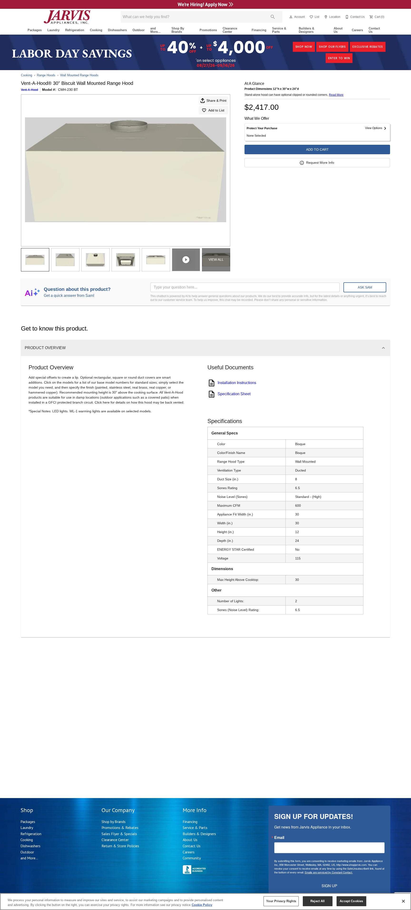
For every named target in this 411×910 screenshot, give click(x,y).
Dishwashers (117, 30)
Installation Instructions (237, 383)
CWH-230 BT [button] (68, 89)
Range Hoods (46, 75)
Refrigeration (74, 30)
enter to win (339, 58)
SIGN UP (329, 885)
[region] (205, 901)
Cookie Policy (202, 905)
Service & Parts (279, 30)
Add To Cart (317, 149)
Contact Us (374, 30)
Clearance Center (230, 30)
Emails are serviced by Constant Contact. (329, 872)
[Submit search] (272, 17)
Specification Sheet (234, 394)
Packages (35, 30)
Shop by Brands (114, 821)
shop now (303, 47)
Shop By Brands (177, 30)
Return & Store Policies (120, 845)
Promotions (208, 30)
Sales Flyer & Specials (119, 833)
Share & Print (216, 100)
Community (192, 858)
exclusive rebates (367, 47)
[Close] (403, 901)
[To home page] (67, 17)
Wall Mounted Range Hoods (79, 75)
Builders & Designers (306, 30)
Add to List (216, 110)
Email (279, 837)
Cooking (96, 30)
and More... (155, 30)
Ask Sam (365, 287)
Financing (259, 30)
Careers (357, 30)
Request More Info (320, 162)
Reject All (317, 901)
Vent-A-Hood (29, 89)
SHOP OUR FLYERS (332, 47)
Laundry (53, 30)
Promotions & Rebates (120, 827)
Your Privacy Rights (281, 901)
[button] (291, 17)
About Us (338, 30)
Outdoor (138, 30)
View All (216, 259)
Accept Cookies (351, 901)
